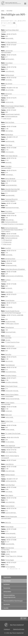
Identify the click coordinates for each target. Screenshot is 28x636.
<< (7, 569)
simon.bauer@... (9, 152)
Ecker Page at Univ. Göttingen (14, 556)
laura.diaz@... (9, 491)
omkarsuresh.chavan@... (12, 391)
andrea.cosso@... (10, 429)
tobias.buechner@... (10, 332)
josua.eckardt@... (10, 544)
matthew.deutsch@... (11, 481)
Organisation (7, 577)
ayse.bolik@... (9, 255)
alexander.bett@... (10, 195)
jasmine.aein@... (10, 59)
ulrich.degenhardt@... (11, 452)
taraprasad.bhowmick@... (12, 207)
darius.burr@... (9, 361)
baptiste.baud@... (10, 141)
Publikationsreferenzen (11, 116)
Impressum (7, 629)
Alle (14, 23)
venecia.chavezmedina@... (12, 398)
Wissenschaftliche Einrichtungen (13, 601)
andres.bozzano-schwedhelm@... (14, 276)
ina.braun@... (9, 288)
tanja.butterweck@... (11, 372)
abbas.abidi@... (9, 38)
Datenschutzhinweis (18, 629)
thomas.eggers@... (10, 566)
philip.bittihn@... (9, 220)
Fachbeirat (7, 584)
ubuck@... (8, 340)
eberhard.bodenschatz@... (12, 236)
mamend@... (8, 80)
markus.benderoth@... (11, 185)
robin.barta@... (9, 131)
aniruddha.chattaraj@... (11, 382)
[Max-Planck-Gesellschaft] (7, 625)
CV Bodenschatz (7, 242)
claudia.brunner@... (10, 321)
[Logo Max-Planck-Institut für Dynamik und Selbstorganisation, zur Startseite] (11, 3)
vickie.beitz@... (9, 174)
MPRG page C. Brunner (12, 323)
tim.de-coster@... (10, 442)
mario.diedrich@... (10, 502)
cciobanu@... (9, 411)
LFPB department (7, 240)
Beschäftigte (7, 581)
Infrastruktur (7, 591)
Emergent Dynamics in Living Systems (12, 224)
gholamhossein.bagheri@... (12, 114)
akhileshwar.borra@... (11, 265)
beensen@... (8, 162)
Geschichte (7, 604)
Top (24, 618)
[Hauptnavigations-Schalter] (25, 3)
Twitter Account (6, 118)
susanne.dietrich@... (11, 512)
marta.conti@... (9, 417)
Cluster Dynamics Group (12, 342)
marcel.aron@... (9, 102)
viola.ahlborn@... (10, 71)
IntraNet (6, 608)
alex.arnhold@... (9, 90)
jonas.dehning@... (10, 471)
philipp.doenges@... (10, 533)
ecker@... (7, 554)
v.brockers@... (9, 307)
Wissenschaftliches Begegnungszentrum (9, 596)
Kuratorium (7, 588)
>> (19, 569)
